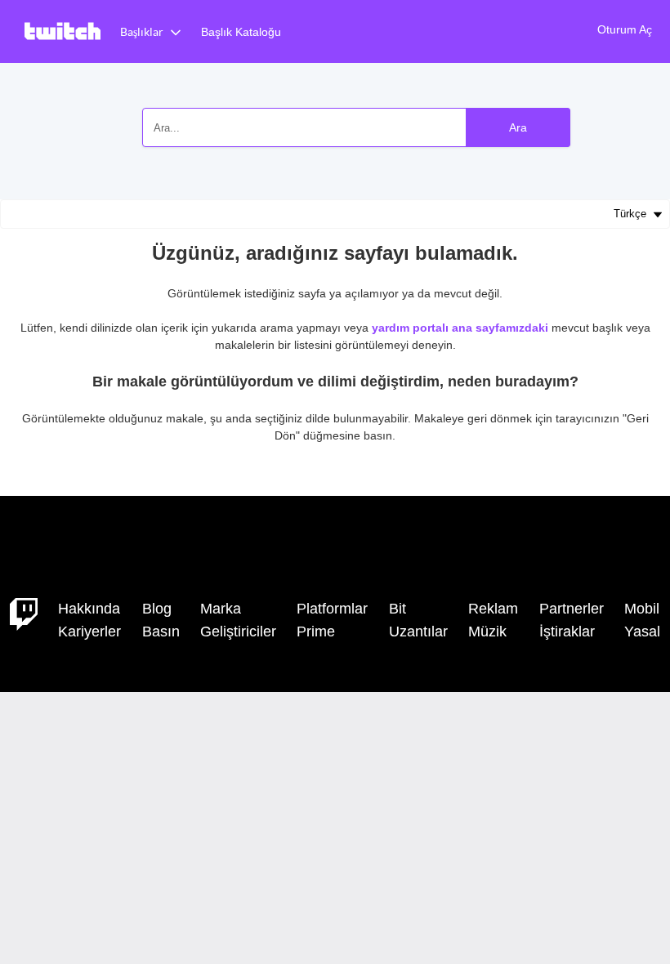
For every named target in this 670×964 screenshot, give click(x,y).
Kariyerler (89, 631)
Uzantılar (418, 631)
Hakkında (89, 608)
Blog (157, 608)
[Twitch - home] (24, 613)
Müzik (487, 631)
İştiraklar (567, 631)
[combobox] (356, 127)
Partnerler (571, 608)
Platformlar (332, 608)
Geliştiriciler (238, 631)
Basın (161, 631)
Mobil (641, 608)
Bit (397, 608)
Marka (220, 608)
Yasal (642, 631)
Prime (316, 631)
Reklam (493, 608)
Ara (518, 127)
